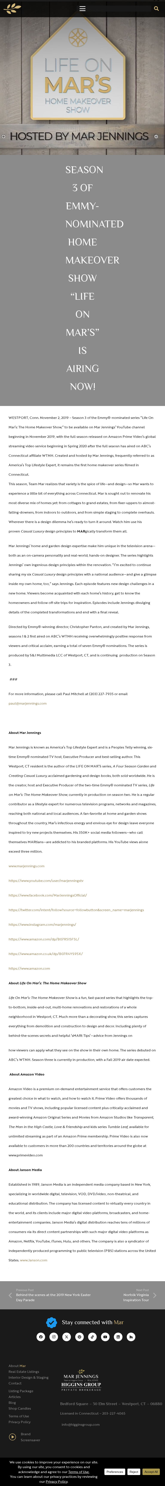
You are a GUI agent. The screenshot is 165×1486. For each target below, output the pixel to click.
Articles (15, 1396)
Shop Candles (20, 1408)
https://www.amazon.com (29, 968)
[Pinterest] (79, 1337)
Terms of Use (19, 1416)
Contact (15, 1383)
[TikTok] (92, 1337)
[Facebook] (41, 1337)
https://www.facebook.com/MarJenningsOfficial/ (48, 895)
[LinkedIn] (118, 1337)
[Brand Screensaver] (15, 1437)
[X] (66, 1337)
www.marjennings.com (26, 866)
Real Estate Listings (24, 1371)
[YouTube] (105, 1337)
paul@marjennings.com (28, 703)
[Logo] (12, 8)
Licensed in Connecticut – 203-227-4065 (92, 1413)
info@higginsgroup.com (81, 1424)
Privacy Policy (20, 1421)
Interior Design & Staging (29, 1377)
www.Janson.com (33, 1260)
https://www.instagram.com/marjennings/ (42, 924)
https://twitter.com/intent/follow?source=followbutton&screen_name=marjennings (76, 909)
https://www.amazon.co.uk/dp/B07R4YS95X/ (46, 953)
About (17, 1365)
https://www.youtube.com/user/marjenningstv (46, 880)
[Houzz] (131, 1337)
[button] (82, 9)
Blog (12, 1402)
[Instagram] (53, 1337)
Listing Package (21, 1390)
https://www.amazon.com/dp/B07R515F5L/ (44, 939)
